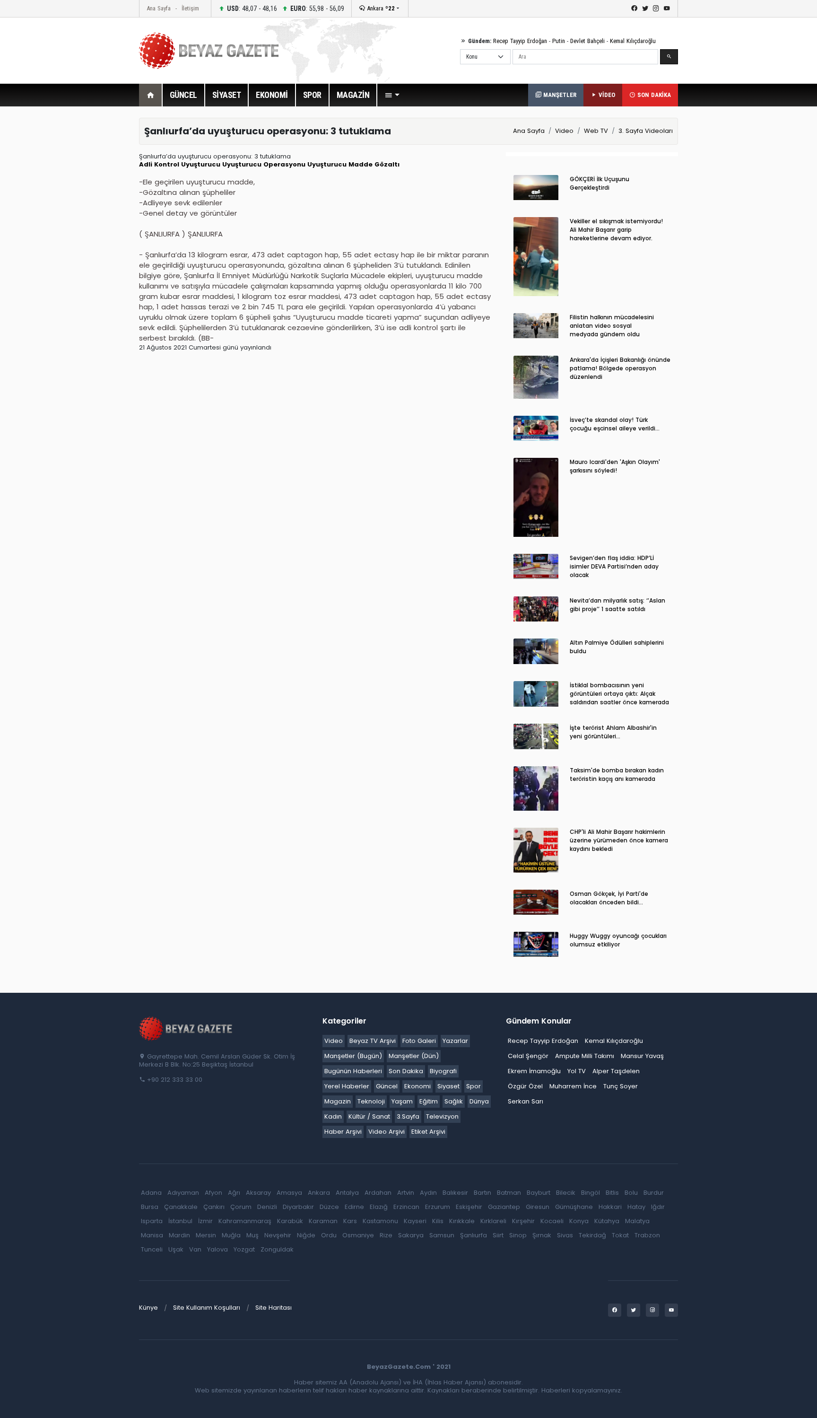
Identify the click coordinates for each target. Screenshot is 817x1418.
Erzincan (406, 1206)
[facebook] (634, 8)
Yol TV (576, 1071)
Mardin (179, 1235)
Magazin (337, 1101)
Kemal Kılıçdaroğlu (633, 40)
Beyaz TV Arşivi (372, 1040)
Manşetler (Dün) (414, 1055)
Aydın (428, 1192)
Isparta (152, 1221)
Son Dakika (406, 1071)
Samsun (441, 1235)
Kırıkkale (462, 1221)
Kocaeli (552, 1221)
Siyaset (448, 1086)
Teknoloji (371, 1101)
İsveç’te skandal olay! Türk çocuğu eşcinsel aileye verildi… (615, 424)
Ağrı (234, 1192)
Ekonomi (417, 1086)
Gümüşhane (574, 1206)
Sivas (565, 1235)
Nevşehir (277, 1235)
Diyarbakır (298, 1206)
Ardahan (378, 1192)
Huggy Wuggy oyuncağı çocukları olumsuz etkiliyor (618, 940)
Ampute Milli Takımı (584, 1055)
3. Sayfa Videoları (645, 130)
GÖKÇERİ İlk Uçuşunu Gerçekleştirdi (599, 183)
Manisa (152, 1235)
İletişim (190, 8)
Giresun (537, 1206)
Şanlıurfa (473, 1235)
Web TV (596, 130)
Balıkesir (455, 1192)
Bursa (149, 1206)
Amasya (289, 1192)
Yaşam (402, 1101)
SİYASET (226, 95)
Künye (148, 1307)
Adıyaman (183, 1192)
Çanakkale (181, 1206)
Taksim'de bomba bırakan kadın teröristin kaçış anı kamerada (617, 774)
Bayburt (538, 1192)
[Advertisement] (87, 260)
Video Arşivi (386, 1131)
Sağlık (453, 1101)
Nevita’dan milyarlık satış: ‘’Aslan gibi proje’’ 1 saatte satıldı (617, 604)
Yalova (217, 1249)
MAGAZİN (353, 95)
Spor (473, 1086)
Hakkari (610, 1206)
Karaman (323, 1221)
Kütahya (606, 1221)
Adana (151, 1192)
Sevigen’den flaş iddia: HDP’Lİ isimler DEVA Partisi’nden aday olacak (614, 566)
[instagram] (656, 8)
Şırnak (541, 1235)
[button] (392, 95)
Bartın (482, 1192)
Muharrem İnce (573, 1086)
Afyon (213, 1192)
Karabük (290, 1221)
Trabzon (647, 1235)
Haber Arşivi (343, 1131)
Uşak (175, 1249)
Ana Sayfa (159, 8)
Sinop (518, 1235)
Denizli (267, 1206)
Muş (252, 1235)
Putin (558, 40)
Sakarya (411, 1235)
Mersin (206, 1235)
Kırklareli (493, 1221)
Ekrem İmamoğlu (534, 1071)
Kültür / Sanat (369, 1116)
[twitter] (645, 8)
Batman (509, 1192)
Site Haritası (273, 1307)
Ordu (329, 1235)
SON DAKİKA (653, 94)
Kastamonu (380, 1221)
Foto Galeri (419, 1040)
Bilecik (565, 1192)
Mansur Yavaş (642, 1055)
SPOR (312, 95)
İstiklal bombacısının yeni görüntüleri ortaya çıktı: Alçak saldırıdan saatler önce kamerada (619, 693)
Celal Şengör (528, 1055)
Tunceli (152, 1249)
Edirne (354, 1206)
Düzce (329, 1206)
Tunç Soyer (620, 1086)
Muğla (231, 1235)
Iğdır (658, 1206)
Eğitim (428, 1101)
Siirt (498, 1235)
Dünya (479, 1101)
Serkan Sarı (525, 1101)
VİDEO (606, 94)
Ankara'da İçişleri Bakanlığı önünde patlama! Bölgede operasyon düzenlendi (620, 368)
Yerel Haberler (346, 1086)
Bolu (631, 1192)
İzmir (205, 1221)
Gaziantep (504, 1206)
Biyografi (443, 1071)
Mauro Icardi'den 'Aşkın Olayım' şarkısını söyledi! (615, 466)
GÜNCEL (183, 95)
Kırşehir (523, 1221)
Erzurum (437, 1206)
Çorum (241, 1206)
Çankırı (214, 1206)
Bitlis (612, 1192)
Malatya (637, 1221)
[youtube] (666, 8)
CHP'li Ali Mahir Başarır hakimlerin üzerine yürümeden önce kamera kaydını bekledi (619, 840)
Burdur (653, 1192)
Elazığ (379, 1206)
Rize (386, 1235)
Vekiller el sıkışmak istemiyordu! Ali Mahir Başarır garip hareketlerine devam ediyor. (616, 229)
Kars (350, 1221)
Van (195, 1249)
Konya (579, 1221)
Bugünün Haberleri (353, 1071)
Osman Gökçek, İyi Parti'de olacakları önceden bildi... (609, 898)
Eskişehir (469, 1206)
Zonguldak (277, 1249)
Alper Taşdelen (616, 1071)
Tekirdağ (592, 1235)
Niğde (306, 1235)
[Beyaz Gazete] (186, 1028)
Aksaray (258, 1192)
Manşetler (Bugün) (353, 1055)
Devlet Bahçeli (587, 40)
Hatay (636, 1206)
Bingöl (590, 1192)
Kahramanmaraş (244, 1221)
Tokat (620, 1235)
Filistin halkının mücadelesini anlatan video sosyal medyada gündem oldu (612, 325)
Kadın (333, 1116)
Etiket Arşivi (428, 1131)
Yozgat (244, 1249)
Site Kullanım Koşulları (206, 1307)
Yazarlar (455, 1040)
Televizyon (442, 1116)
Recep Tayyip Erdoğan (520, 40)
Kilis (437, 1221)
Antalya (347, 1192)
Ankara (380, 8)
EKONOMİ (272, 95)
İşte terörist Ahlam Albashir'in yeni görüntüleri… (613, 732)
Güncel (387, 1086)
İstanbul (180, 1221)
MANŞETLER (558, 94)
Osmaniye (358, 1235)
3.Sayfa (408, 1116)
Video (564, 130)
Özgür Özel (525, 1086)
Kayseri (415, 1221)
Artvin (405, 1192)
